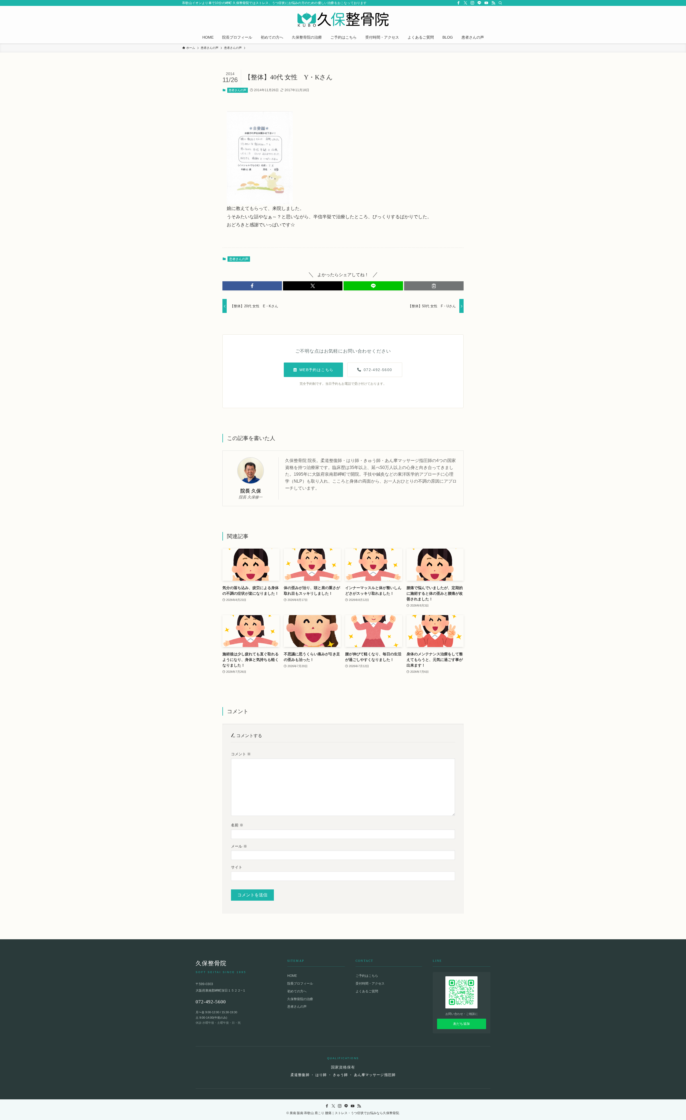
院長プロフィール (300, 983)
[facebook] (458, 3)
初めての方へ (297, 991)
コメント (241, 754)
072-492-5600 (378, 370)
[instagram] (472, 3)
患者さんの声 (237, 90)
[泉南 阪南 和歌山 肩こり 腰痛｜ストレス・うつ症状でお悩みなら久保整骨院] (343, 19)
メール (239, 846)
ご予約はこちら (367, 976)
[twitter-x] (465, 3)
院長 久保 (250, 491)
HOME (292, 976)
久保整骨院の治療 (300, 999)
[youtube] (486, 3)
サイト (236, 867)
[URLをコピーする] (434, 285)
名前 (237, 825)
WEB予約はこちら (316, 370)
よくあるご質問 (367, 991)
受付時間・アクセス (370, 983)
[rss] (493, 3)
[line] (479, 3)
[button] (252, 285)
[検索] (500, 3)
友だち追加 (461, 1024)
